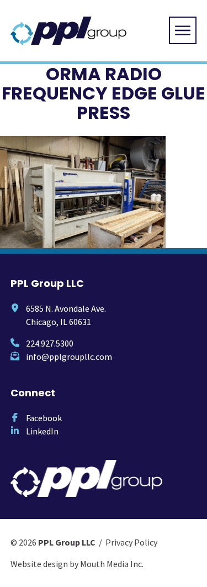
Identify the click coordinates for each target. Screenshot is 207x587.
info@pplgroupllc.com (69, 356)
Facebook (44, 417)
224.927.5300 (49, 343)
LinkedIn (42, 431)
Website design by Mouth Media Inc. (77, 563)
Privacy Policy (131, 542)
